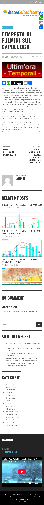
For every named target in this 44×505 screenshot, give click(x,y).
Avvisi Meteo (10, 390)
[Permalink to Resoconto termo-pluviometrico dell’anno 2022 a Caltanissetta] (22, 248)
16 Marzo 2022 (13, 265)
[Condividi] (41, 27)
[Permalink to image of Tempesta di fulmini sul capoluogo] (22, 69)
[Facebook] (27, 2)
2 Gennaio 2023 (14, 236)
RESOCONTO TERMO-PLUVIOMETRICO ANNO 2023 (22, 204)
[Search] (4, 2)
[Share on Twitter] (33, 57)
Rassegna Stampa (12, 417)
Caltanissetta (10, 395)
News (8, 401)
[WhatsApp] (41, 18)
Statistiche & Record (13, 425)
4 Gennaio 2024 (14, 208)
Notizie (8, 403)
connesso (14, 311)
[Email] (41, 22)
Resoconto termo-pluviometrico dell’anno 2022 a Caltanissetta (22, 232)
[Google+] (31, 2)
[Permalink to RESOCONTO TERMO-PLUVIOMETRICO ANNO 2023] (22, 219)
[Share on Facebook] (29, 57)
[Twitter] (35, 2)
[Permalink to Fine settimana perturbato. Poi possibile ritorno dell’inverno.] (22, 276)
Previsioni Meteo (12, 412)
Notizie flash (7, 27)
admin (6, 208)
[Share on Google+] (36, 57)
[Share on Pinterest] (40, 57)
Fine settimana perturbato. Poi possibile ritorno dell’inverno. (20, 260)
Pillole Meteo (10, 409)
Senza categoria (11, 422)
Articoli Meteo (11, 384)
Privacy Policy (8, 440)
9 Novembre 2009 (16, 57)
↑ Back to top (22, 501)
